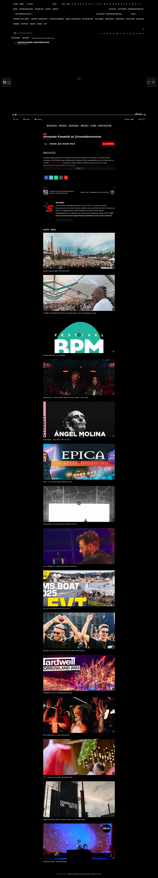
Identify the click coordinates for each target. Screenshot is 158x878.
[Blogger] (130, 33)
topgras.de (94, 873)
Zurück (45, 187)
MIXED (25, 38)
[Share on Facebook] (46, 178)
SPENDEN (70, 873)
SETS (85, 873)
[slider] (76, 115)
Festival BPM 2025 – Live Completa (54, 355)
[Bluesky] (127, 33)
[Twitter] (104, 33)
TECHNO (15, 38)
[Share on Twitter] (51, 178)
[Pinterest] (107, 33)
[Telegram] (117, 33)
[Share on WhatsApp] (56, 178)
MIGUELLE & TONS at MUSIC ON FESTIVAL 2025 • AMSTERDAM (64, 650)
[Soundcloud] (123, 33)
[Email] (71, 220)
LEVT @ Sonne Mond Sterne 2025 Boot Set (56, 608)
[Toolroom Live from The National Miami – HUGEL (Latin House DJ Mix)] (45, 192)
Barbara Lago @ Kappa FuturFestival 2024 (56, 271)
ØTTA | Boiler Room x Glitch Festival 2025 (56, 735)
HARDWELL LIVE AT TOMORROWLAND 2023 (57, 693)
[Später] (137, 33)
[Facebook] (100, 33)
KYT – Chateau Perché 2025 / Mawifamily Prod (57, 777)
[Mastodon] (114, 33)
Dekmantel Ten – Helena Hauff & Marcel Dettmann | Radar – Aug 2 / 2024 (65, 397)
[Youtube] (110, 33)
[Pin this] (66, 178)
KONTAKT (89, 873)
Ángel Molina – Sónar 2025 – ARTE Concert (56, 439)
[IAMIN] (133, 33)
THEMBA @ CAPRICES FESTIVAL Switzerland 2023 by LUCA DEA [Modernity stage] (69, 313)
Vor (114, 187)
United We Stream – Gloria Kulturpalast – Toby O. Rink (60, 861)
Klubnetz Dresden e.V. (55, 163)
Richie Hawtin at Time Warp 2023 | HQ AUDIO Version (60, 524)
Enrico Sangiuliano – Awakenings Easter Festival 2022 (60, 566)
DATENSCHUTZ (75, 873)
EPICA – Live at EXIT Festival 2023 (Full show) (57, 482)
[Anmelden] (143, 33)
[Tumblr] (64, 220)
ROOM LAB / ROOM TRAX (62, 144)
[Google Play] (120, 33)
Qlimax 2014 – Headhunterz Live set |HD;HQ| (95, 192)
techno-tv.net (98, 873)
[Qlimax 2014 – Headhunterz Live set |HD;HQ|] (112, 192)
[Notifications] (140, 33)
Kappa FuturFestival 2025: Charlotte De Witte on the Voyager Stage (64, 819)
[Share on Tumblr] (61, 178)
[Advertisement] (79, 860)
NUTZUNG (81, 873)
